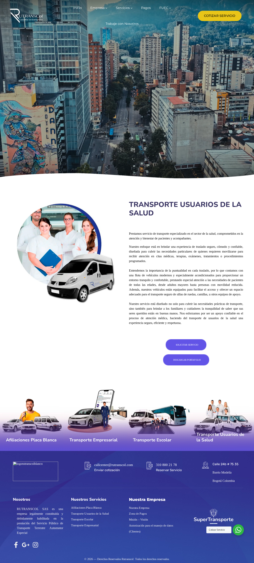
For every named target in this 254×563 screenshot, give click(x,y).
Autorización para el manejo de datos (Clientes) (151, 528)
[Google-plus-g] (26, 545)
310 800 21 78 (166, 465)
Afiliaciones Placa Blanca (86, 507)
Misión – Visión (138, 519)
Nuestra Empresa (139, 507)
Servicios (123, 8)
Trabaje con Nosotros (122, 24)
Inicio (77, 8)
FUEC (163, 8)
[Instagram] (35, 545)
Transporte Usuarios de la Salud (90, 513)
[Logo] (26, 16)
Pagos (146, 8)
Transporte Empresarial (85, 525)
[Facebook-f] (16, 545)
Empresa (97, 8)
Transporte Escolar (82, 519)
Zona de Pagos (138, 513)
